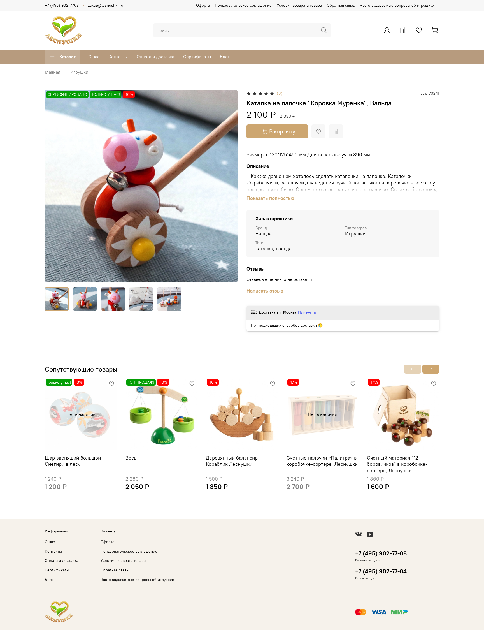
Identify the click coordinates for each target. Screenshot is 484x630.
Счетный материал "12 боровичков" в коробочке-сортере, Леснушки (397, 464)
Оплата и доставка (155, 56)
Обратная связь (341, 5)
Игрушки (79, 72)
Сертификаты (197, 56)
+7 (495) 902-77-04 (381, 571)
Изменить (307, 312)
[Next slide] (228, 186)
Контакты (118, 56)
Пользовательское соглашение (243, 5)
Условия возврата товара (299, 5)
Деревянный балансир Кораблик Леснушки (232, 461)
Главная (52, 72)
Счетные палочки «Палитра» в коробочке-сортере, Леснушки (322, 461)
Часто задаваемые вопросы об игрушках (397, 5)
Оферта (203, 5)
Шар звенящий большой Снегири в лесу (73, 461)
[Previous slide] (54, 186)
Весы (131, 458)
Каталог (67, 56)
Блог (225, 56)
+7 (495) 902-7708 (62, 5)
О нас (93, 56)
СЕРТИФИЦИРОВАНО (67, 95)
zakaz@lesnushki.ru (105, 5)
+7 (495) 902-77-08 (381, 553)
